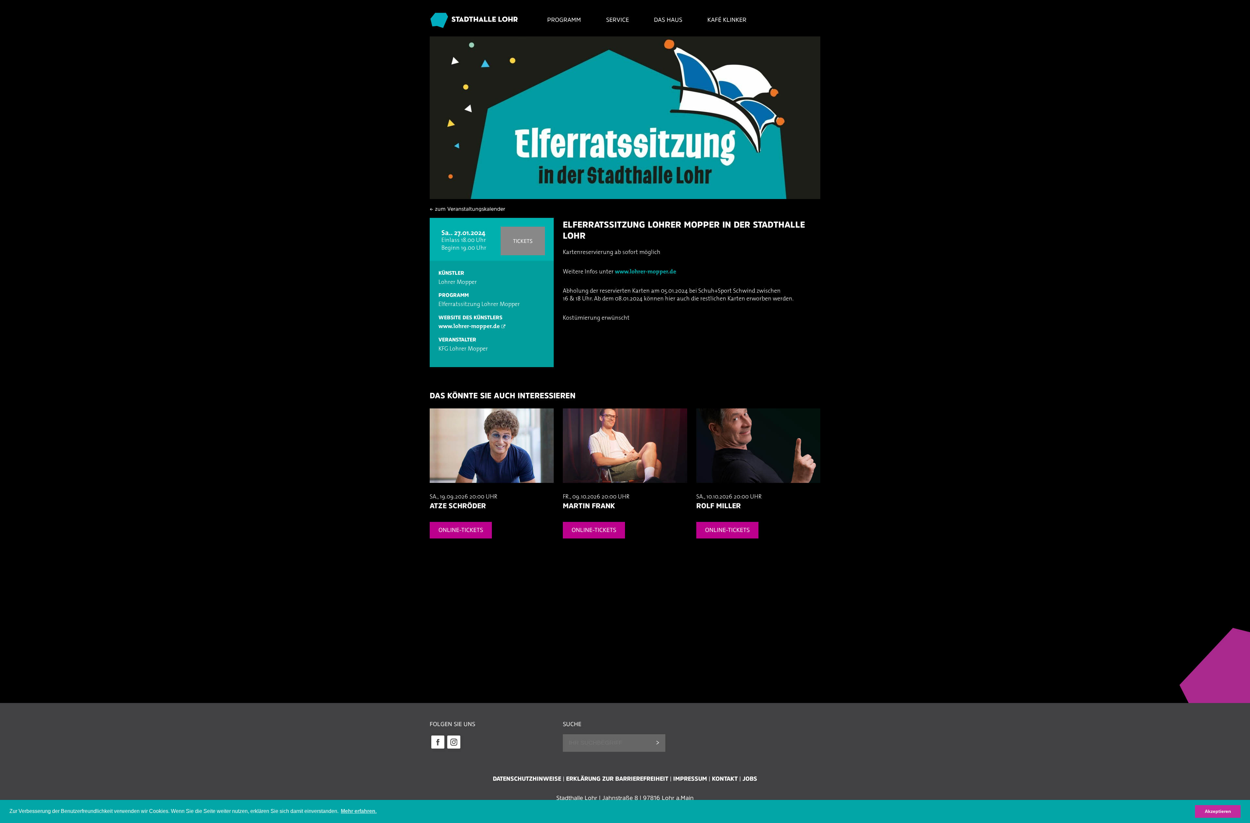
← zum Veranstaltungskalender (467, 208)
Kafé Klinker (726, 20)
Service (617, 20)
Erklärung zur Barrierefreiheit (617, 779)
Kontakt (725, 779)
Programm (564, 20)
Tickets (523, 241)
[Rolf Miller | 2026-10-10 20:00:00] (758, 489)
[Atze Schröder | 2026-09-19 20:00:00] (492, 489)
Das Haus (668, 20)
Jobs (750, 779)
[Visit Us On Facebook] (438, 748)
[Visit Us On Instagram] (454, 748)
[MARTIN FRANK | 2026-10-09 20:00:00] (625, 489)
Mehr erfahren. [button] (359, 811)
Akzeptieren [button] (1218, 811)
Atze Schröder (458, 505)
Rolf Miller (718, 505)
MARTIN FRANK (589, 505)
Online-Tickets (460, 530)
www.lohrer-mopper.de (469, 327)
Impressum (690, 779)
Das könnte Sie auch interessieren (503, 395)
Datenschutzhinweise (527, 779)
